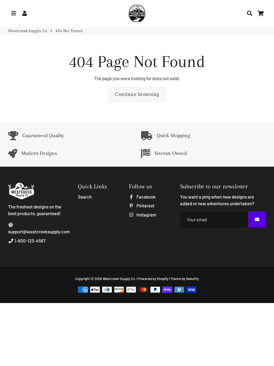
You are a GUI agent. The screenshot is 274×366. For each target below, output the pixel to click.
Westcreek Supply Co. (28, 31)
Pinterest (145, 205)
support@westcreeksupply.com (39, 231)
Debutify (192, 279)
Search (85, 196)
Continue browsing (137, 94)
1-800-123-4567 (29, 240)
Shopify (162, 279)
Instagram (146, 214)
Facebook (146, 196)
